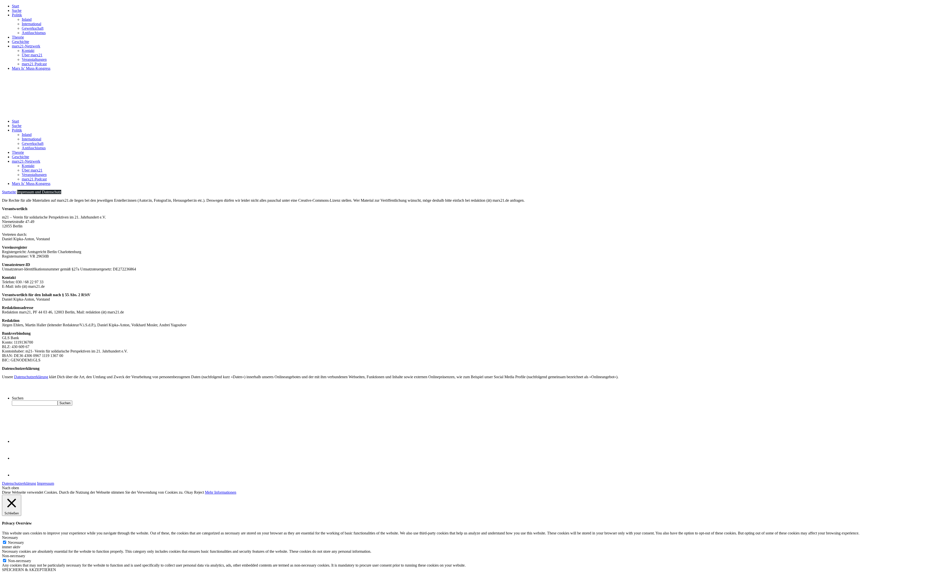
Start (15, 6)
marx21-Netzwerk (26, 46)
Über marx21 (32, 55)
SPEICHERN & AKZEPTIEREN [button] (29, 570)
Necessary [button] (10, 537)
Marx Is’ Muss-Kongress (31, 68)
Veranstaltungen (34, 59)
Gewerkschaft (32, 28)
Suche (16, 10)
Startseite (9, 192)
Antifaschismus (34, 33)
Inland (27, 19)
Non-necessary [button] (13, 556)
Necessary (16, 542)
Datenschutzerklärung (31, 377)
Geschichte (20, 42)
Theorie (18, 37)
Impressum (45, 483)
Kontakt (28, 50)
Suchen (17, 398)
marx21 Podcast (34, 64)
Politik (17, 15)
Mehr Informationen (220, 492)
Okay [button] (188, 492)
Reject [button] (199, 492)
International (31, 24)
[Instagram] (20, 475)
